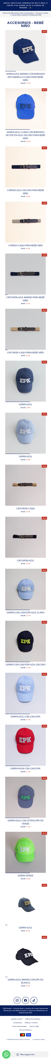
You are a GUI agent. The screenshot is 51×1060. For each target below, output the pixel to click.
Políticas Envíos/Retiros (32, 1019)
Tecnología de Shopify (39, 1039)
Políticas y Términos (31, 1022)
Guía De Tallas (34, 1026)
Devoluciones (17, 1022)
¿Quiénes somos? (16, 1019)
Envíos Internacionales (19, 1026)
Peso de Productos (25, 1030)
